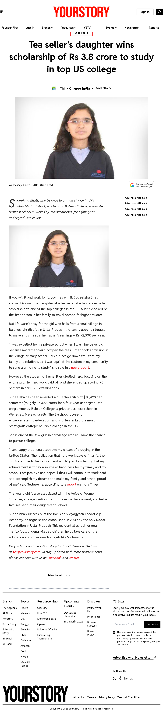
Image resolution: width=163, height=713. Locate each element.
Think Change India (75, 88)
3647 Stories (104, 88)
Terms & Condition (128, 697)
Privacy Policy (107, 697)
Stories (79, 32)
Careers (91, 697)
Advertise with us (57, 575)
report (71, 484)
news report (80, 367)
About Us (78, 697)
